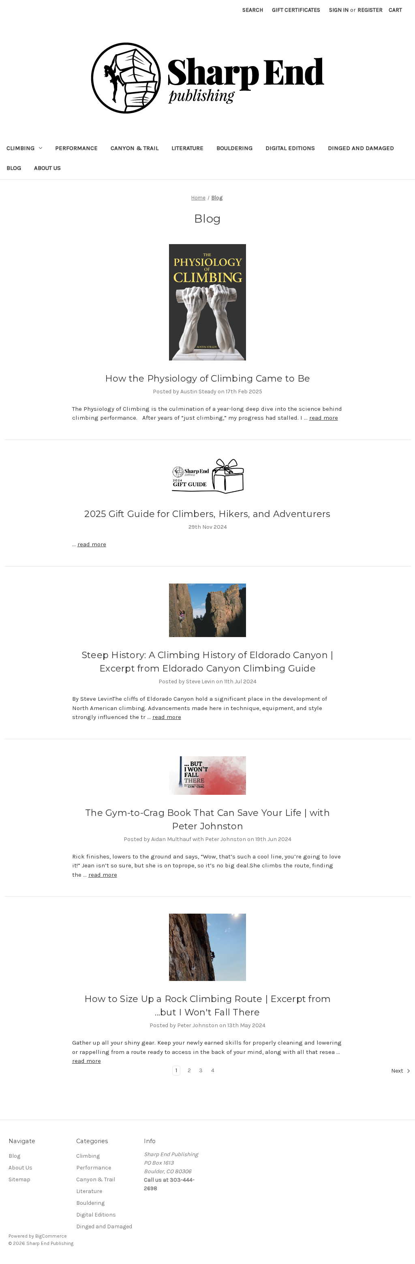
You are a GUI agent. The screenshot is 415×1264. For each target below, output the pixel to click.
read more (323, 417)
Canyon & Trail (134, 148)
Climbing (20, 148)
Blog (13, 168)
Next (397, 1070)
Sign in (339, 9)
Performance (76, 148)
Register (370, 9)
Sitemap (19, 1179)
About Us (47, 168)
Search (252, 9)
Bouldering (234, 148)
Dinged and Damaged (361, 148)
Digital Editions (290, 148)
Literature (187, 148)
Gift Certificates (296, 9)
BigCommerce (51, 1236)
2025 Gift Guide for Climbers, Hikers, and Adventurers (207, 514)
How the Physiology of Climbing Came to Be (207, 378)
